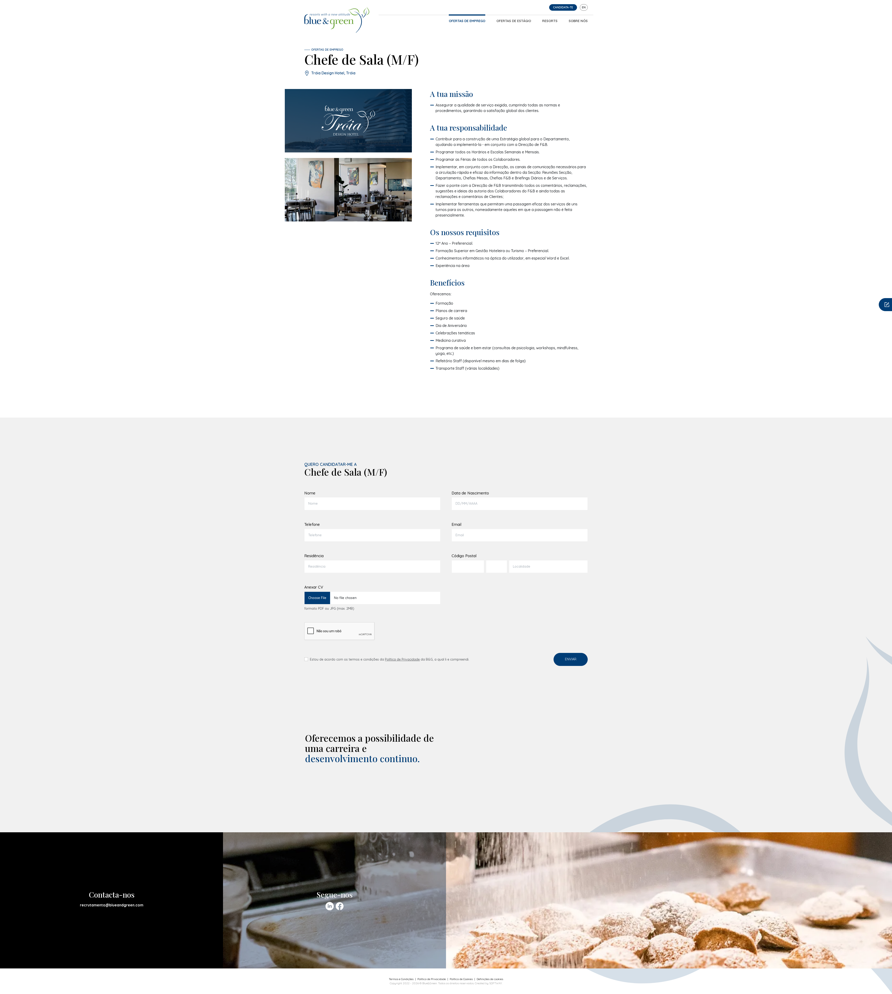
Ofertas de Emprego (467, 21)
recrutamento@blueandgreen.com (111, 905)
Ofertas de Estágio (513, 21)
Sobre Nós (578, 21)
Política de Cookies (461, 979)
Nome (309, 492)
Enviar (570, 659)
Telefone (312, 524)
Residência (314, 555)
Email (456, 524)
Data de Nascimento (470, 492)
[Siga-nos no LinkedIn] (329, 906)
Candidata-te (563, 7)
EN (584, 7)
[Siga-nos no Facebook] (340, 906)
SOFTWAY (495, 983)
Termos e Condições (401, 979)
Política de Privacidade (402, 659)
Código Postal (464, 555)
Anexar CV (313, 587)
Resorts (550, 21)
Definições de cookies (490, 979)
